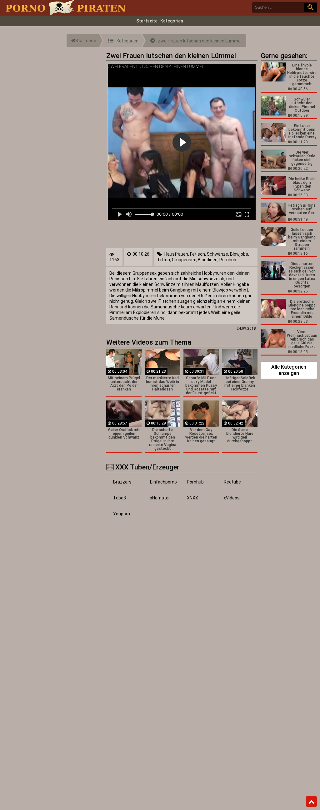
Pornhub (227, 259)
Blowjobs (239, 254)
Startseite (147, 20)
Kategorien (171, 20)
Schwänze (217, 254)
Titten (163, 259)
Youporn (121, 513)
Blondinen (208, 259)
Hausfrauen (176, 254)
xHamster (160, 497)
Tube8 (119, 497)
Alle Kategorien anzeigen (288, 370)
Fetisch (197, 254)
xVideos (232, 497)
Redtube (232, 481)
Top (311, 801)
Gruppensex (184, 259)
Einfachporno (163, 481)
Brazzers (122, 481)
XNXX (192, 497)
